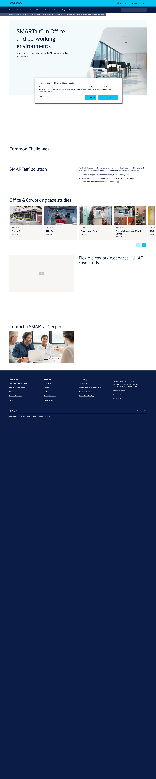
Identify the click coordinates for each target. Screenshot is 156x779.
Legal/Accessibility (119, 390)
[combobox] (134, 10)
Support (32, 10)
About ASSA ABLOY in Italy (18, 383)
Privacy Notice (47, 91)
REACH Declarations (85, 392)
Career (11, 400)
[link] (12, 14)
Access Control (49, 400)
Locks (46, 392)
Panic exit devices (50, 396)
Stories (45, 10)
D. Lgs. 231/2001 (118, 394)
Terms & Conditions (15, 396)
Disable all (91, 98)
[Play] (41, 273)
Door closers (48, 383)
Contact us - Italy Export (62, 10)
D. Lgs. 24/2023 (118, 398)
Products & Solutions (16, 10)
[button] (24, 10)
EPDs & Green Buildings (86, 396)
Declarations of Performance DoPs (90, 387)
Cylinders (47, 387)
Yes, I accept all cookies (108, 98)
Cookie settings (44, 96)
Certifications (83, 383)
